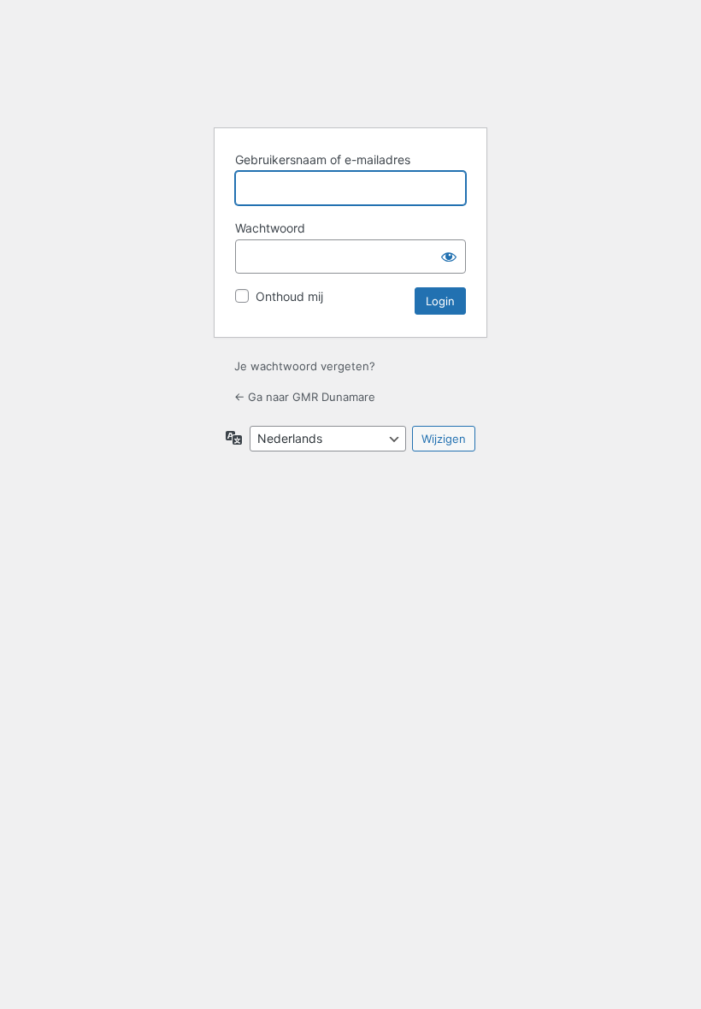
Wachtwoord (270, 228)
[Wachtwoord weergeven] (449, 256)
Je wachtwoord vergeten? (304, 366)
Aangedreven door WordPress (350, 71)
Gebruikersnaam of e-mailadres (322, 159)
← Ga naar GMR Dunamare (304, 397)
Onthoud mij (289, 296)
